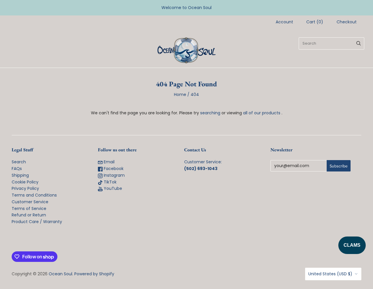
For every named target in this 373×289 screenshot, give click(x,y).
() (314, 22)
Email (109, 162)
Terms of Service (29, 208)
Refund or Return (29, 215)
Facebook (113, 168)
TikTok (110, 182)
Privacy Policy (25, 188)
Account (284, 22)
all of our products (261, 113)
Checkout (347, 22)
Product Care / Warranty (37, 222)
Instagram (114, 175)
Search (19, 162)
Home (180, 94)
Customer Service (30, 202)
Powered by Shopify (94, 274)
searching (210, 113)
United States (330, 274)
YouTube (112, 188)
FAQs (17, 168)
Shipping (20, 175)
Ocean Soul (60, 274)
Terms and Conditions (34, 195)
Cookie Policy (25, 182)
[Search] (358, 43)
